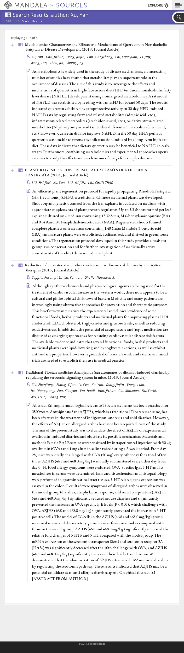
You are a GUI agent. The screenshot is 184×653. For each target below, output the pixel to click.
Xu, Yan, (38, 56)
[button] (178, 5)
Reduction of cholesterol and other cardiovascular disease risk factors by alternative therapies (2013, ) (93, 267)
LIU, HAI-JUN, (42, 182)
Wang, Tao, (40, 62)
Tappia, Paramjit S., (47, 277)
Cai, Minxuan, (129, 390)
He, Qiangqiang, (43, 390)
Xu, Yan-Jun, (73, 277)
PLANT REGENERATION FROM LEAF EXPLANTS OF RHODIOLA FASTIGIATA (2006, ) (86, 172)
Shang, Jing (74, 62)
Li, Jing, (146, 56)
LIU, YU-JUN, (77, 182)
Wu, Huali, (88, 390)
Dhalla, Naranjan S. (100, 277)
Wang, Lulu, (136, 384)
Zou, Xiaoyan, (68, 390)
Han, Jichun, (55, 56)
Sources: (13, 21)
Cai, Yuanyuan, (127, 56)
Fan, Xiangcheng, (100, 56)
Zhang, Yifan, (67, 384)
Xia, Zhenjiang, (43, 384)
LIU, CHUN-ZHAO (100, 182)
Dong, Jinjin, (76, 56)
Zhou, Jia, (57, 62)
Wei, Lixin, (39, 397)
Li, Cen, (85, 384)
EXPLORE (155, 5)
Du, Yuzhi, (150, 390)
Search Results (32, 21)
